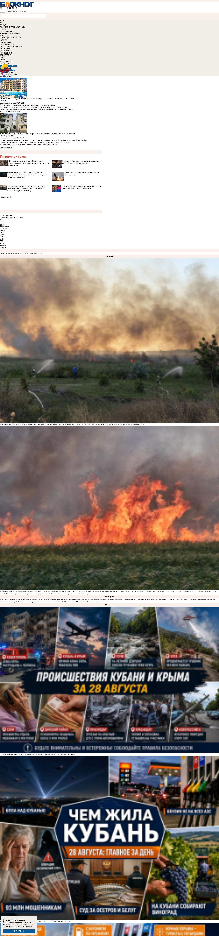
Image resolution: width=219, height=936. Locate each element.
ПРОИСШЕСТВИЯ (7, 53)
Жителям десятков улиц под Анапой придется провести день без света (25, 599)
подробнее (19, 217)
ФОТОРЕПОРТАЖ (7, 59)
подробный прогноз (7, 217)
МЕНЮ (2, 21)
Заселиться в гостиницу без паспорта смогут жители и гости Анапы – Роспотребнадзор (33, 107)
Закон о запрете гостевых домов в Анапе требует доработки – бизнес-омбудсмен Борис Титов (36, 109)
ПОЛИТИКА (4, 51)
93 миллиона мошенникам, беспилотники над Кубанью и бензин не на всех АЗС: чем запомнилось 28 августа (37, 921)
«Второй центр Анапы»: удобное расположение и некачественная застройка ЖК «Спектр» (34, 142)
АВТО (2, 23)
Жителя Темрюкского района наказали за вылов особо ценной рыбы (72, 599)
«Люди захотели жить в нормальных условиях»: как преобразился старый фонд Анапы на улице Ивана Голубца (43, 140)
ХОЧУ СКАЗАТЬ (6, 62)
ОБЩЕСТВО (5, 49)
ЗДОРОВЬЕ (4, 29)
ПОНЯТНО (19, 931)
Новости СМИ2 (5, 197)
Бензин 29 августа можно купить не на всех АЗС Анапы (169, 599)
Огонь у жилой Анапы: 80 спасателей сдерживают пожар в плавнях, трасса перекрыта (30, 591)
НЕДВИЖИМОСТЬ (7, 44)
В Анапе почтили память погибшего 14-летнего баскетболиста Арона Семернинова (123, 599)
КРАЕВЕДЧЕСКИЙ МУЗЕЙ (10, 38)
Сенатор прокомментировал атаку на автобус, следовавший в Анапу (21, 253)
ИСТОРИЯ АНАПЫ (7, 31)
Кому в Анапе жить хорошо (10, 112)
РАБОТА (14, 66)
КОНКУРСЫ (4, 36)
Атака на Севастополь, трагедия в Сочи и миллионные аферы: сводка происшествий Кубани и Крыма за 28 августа (39, 754)
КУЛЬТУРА (4, 40)
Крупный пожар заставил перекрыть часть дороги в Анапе (125, 591)
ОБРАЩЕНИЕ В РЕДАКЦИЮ (11, 46)
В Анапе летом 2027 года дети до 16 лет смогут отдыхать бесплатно (86, 602)
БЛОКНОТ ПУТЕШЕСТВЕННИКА (12, 27)
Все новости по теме (8, 103)
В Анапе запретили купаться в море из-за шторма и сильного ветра (40, 602)
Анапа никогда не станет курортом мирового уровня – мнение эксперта (27, 105)
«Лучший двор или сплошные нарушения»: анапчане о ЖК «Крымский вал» (29, 144)
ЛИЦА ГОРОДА (6, 42)
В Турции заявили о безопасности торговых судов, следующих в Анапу (82, 591)
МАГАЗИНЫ (12, 74)
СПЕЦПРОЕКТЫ (6, 55)
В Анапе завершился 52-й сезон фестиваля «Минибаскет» (126, 424)
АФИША (3, 25)
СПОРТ (3, 57)
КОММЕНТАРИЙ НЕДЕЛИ (10, 34)
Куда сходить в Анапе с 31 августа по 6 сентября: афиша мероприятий (82, 424)
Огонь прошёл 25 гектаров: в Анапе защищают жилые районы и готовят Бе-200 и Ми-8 (30, 424)
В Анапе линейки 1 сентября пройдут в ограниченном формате (71, 594)
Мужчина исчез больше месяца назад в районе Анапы (164, 591)
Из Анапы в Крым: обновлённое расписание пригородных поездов (27, 594)
